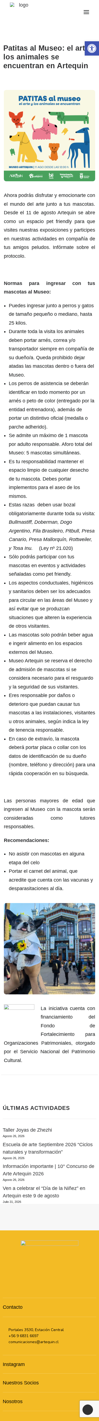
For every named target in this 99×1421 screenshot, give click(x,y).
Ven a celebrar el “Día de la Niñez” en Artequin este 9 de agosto (44, 1192)
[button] (86, 12)
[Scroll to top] (87, 1409)
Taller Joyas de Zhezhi (27, 1130)
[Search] (61, 12)
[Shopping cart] (70, 12)
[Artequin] (21, 12)
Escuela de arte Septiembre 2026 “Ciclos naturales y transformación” (48, 1148)
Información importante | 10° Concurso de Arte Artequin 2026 (48, 1170)
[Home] (49, 1264)
